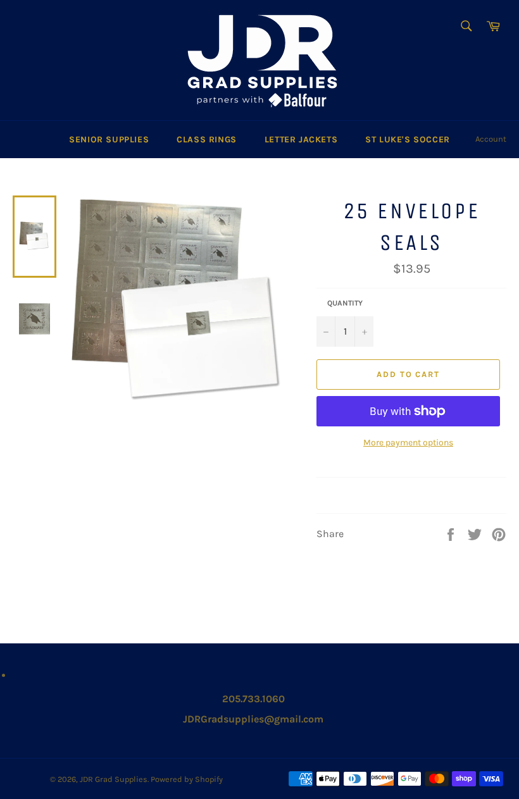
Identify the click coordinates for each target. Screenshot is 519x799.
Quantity (345, 303)
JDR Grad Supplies (113, 779)
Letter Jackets (301, 139)
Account (490, 139)
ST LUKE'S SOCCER (407, 139)
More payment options (408, 442)
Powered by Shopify (187, 779)
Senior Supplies (109, 139)
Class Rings (207, 139)
